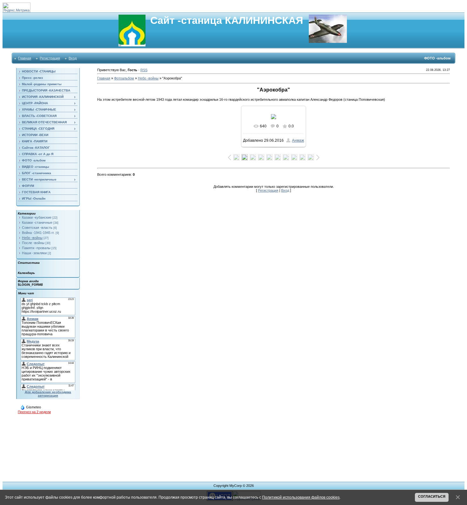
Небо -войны (32, 238)
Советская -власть (37, 227)
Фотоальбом (124, 78)
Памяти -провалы (36, 248)
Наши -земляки (34, 253)
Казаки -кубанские (36, 217)
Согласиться (431, 496)
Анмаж (298, 140)
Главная (24, 58)
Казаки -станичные (37, 222)
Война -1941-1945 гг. (38, 233)
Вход (73, 58)
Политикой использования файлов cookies (301, 497)
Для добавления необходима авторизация (48, 393)
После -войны (33, 243)
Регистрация (50, 58)
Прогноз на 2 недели (34, 412)
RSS (143, 70)
